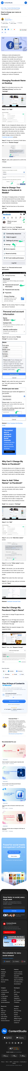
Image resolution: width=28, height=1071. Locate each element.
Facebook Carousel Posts (13, 601)
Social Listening (4, 979)
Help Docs (3, 1010)
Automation (16, 975)
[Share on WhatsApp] (11, 29)
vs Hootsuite (4, 990)
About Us (16, 1008)
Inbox (2, 977)
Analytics (3, 975)
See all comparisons (5, 1002)
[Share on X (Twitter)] (2, 29)
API (15, 990)
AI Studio (3, 973)
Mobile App (3, 1018)
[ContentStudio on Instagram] (12, 1043)
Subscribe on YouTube (9, 932)
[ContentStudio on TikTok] (21, 1043)
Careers (16, 1014)
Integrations (17, 998)
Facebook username (7, 137)
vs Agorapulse (4, 996)
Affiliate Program (18, 1018)
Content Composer (18, 977)
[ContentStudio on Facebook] (6, 1043)
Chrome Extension (5, 1020)
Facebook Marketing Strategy (13, 8)
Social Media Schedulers (8, 958)
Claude (15, 994)
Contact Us (16, 1022)
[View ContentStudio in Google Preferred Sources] (23, 30)
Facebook (8, 961)
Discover (3, 981)
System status (16, 1061)
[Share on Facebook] (8, 29)
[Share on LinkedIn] (5, 29)
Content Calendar (18, 971)
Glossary (3, 1012)
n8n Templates (17, 1000)
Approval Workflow (18, 979)
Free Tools (3, 1014)
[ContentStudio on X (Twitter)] (9, 1043)
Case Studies (4, 1016)
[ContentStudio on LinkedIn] (15, 1043)
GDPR (11, 1061)
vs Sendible (4, 1000)
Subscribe (14, 910)
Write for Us (17, 1016)
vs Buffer (3, 994)
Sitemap (14, 1063)
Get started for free (14, 701)
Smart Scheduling (18, 973)
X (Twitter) (16, 961)
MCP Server (17, 992)
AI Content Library (18, 981)
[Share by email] (2, 32)
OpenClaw (16, 996)
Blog (5, 8)
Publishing (3, 971)
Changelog (16, 1002)
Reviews (16, 1012)
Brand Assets (17, 1020)
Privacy (2, 1061)
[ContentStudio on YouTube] (18, 1043)
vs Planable (3, 998)
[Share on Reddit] (14, 29)
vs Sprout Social (5, 992)
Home (2, 8)
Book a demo (14, 856)
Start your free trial (14, 852)
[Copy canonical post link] (5, 32)
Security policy (23, 1061)
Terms (7, 1061)
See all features (17, 983)
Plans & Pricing (17, 1010)
